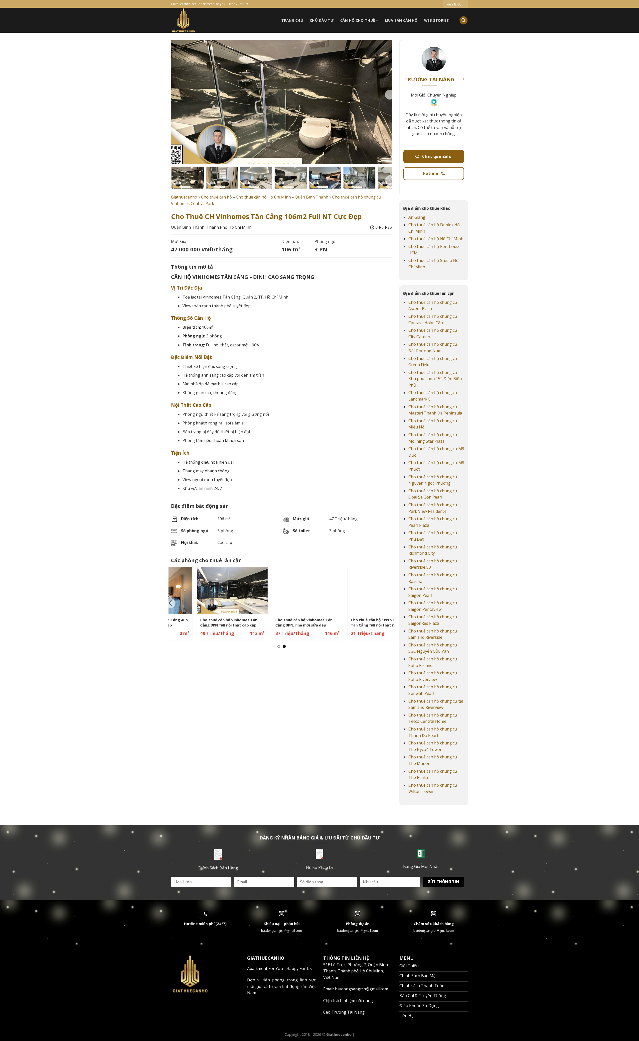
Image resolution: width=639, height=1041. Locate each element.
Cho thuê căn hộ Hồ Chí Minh (263, 197)
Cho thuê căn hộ (216, 197)
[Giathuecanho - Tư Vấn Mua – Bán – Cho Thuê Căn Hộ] (202, 20)
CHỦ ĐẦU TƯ (322, 20)
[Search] (464, 20)
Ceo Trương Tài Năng (344, 1012)
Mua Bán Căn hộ (401, 20)
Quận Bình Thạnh (311, 197)
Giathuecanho (184, 197)
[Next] (389, 95)
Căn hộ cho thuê (357, 20)
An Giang (416, 217)
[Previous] (170, 603)
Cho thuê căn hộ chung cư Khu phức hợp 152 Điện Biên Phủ (435, 379)
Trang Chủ (292, 20)
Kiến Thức (454, 4)
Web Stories (436, 20)
